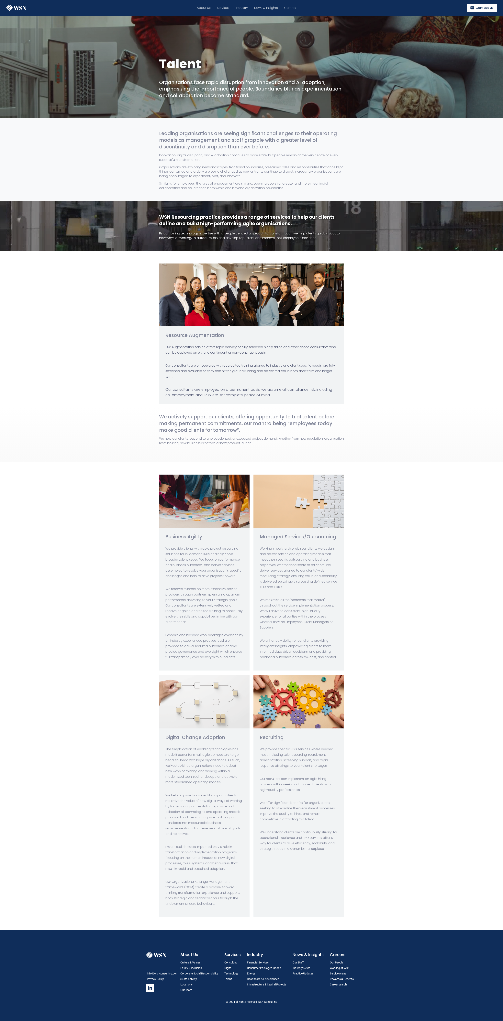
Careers (337, 954)
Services (232, 954)
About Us (189, 954)
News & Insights (308, 954)
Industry (255, 954)
